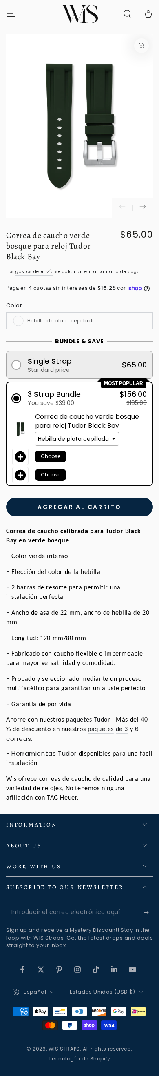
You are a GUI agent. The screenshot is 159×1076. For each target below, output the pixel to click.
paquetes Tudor (88, 720)
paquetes (101, 729)
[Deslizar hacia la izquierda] (122, 208)
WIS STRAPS (64, 1048)
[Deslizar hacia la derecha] (142, 208)
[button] (127, 14)
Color (14, 305)
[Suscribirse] (148, 912)
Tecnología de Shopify (79, 1059)
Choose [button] (50, 456)
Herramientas (33, 753)
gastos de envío (34, 272)
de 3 (122, 729)
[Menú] (10, 14)
